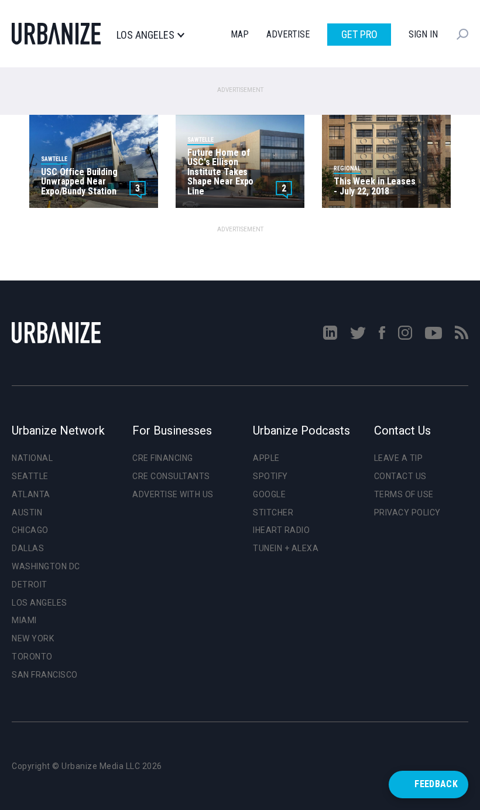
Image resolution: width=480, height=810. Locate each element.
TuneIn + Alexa (285, 548)
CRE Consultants (171, 476)
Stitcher (273, 512)
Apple (266, 458)
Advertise (288, 34)
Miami (24, 620)
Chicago (30, 530)
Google (269, 494)
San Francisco (45, 674)
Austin (27, 512)
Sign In (423, 34)
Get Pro (359, 34)
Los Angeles (145, 35)
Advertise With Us (173, 494)
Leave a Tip (398, 458)
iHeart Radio (281, 530)
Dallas (28, 548)
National (32, 458)
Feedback (436, 784)
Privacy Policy (407, 512)
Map (240, 34)
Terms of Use (404, 494)
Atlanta (31, 494)
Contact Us (400, 476)
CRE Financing (162, 458)
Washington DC (46, 566)
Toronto (32, 656)
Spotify (270, 476)
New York (33, 638)
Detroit (29, 584)
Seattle (30, 476)
